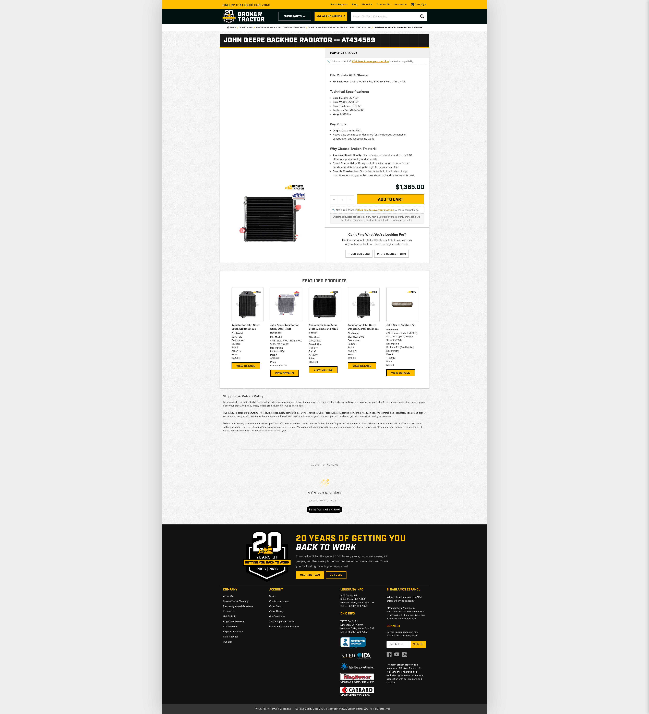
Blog (354, 4)
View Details (245, 366)
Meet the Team (310, 574)
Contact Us (383, 4)
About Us (367, 4)
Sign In (272, 596)
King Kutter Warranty (233, 621)
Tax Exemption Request (281, 621)
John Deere (246, 27)
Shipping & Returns (233, 631)
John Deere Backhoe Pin (401, 325)
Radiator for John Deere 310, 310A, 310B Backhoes (363, 327)
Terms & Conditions (281, 709)
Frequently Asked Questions (238, 606)
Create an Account (279, 601)
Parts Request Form (391, 254)
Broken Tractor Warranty (235, 601)
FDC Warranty (230, 626)
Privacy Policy (262, 709)
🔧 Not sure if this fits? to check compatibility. (370, 61)
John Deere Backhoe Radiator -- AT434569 (398, 27)
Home (232, 27)
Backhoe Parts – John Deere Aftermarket (280, 27)
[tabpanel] (247, 328)
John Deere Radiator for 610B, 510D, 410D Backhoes (284, 329)
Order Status (276, 606)
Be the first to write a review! (324, 509)
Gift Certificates (277, 616)
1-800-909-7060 (359, 254)
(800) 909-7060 (257, 5)
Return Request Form (234, 430)
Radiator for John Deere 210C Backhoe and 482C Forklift (323, 329)
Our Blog (336, 574)
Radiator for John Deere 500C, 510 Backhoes (246, 327)
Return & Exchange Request (284, 626)
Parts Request (339, 4)
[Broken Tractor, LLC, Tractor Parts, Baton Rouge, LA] (353, 643)
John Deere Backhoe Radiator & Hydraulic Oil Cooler (339, 27)
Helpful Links (230, 616)
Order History (276, 611)
